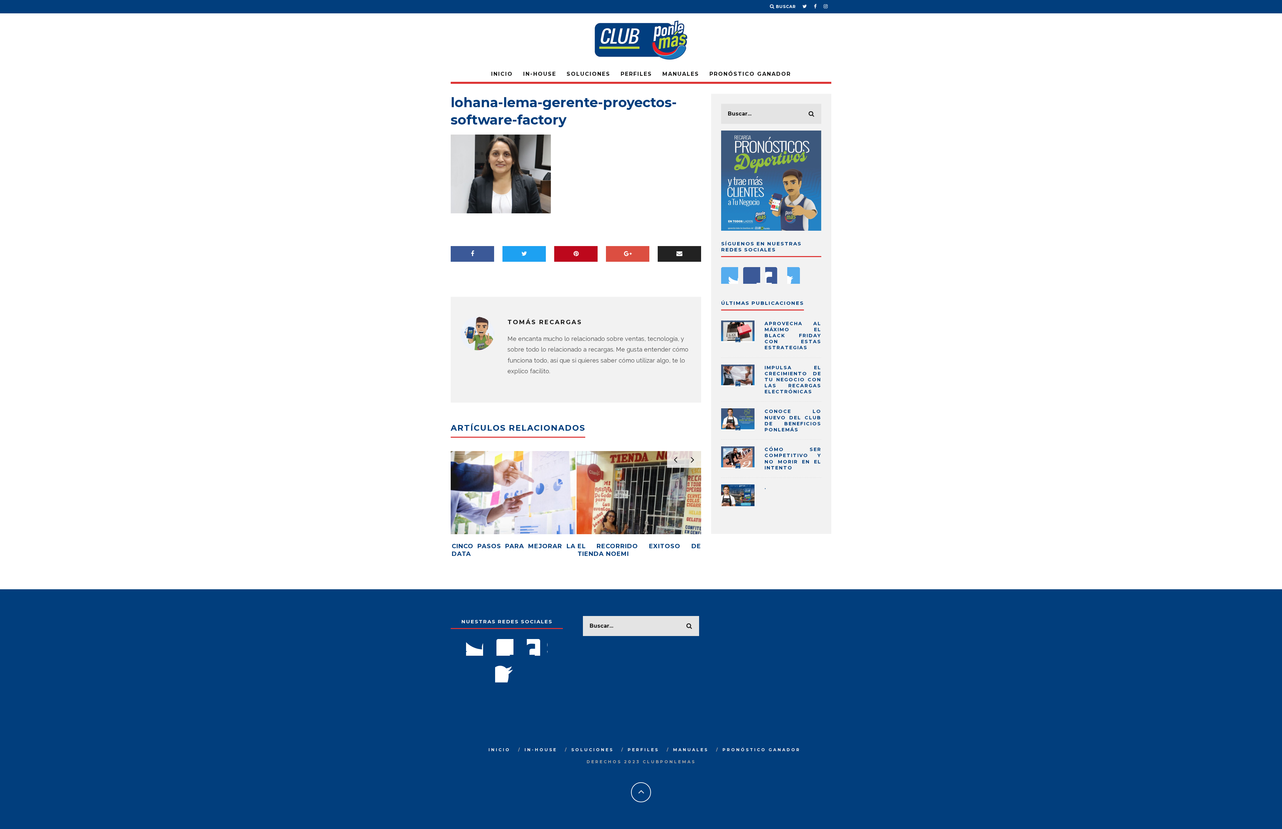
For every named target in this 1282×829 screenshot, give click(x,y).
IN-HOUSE (539, 74)
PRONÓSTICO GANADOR (750, 74)
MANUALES (680, 74)
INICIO (502, 74)
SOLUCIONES (588, 74)
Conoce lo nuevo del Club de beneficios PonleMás (793, 420)
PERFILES (636, 74)
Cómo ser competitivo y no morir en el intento (793, 458)
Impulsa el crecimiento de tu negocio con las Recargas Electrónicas (793, 380)
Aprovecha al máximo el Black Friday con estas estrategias (793, 336)
